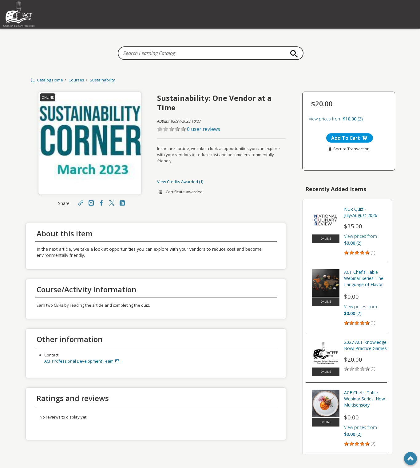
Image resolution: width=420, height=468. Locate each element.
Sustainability (102, 80)
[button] (221, 129)
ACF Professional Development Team (79, 361)
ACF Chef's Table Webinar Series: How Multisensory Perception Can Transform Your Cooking (364, 399)
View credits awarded (179, 181)
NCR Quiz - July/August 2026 (360, 212)
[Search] (292, 54)
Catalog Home (49, 80)
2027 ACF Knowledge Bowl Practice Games (365, 345)
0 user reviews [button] (203, 129)
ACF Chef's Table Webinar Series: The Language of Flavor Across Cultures (363, 279)
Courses (76, 80)
